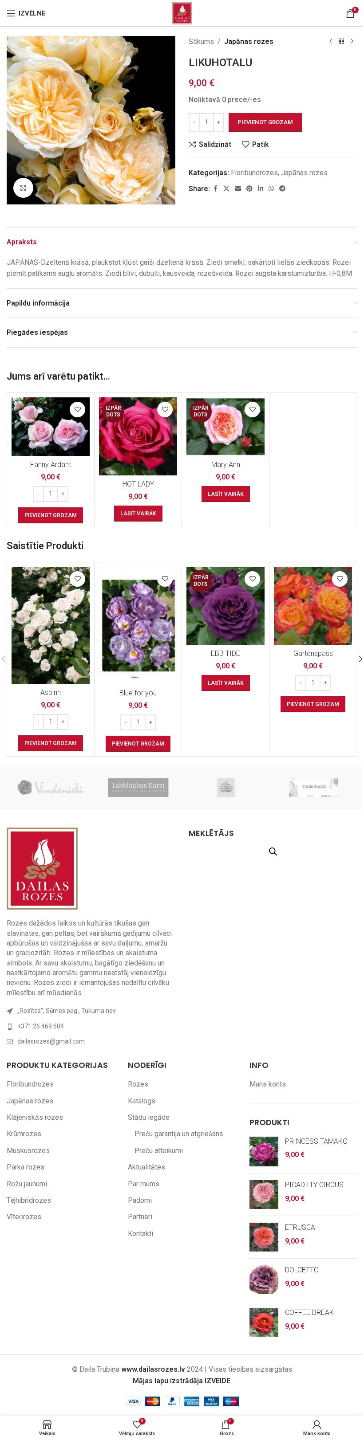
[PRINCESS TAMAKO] (263, 1152)
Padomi (140, 1200)
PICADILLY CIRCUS (314, 1185)
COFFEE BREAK (309, 1312)
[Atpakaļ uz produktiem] (341, 41)
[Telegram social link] (282, 189)
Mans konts (267, 1084)
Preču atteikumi (159, 1150)
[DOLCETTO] (263, 1279)
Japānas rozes (248, 41)
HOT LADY (138, 484)
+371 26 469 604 (40, 1026)
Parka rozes (25, 1167)
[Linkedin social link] (260, 189)
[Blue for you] (138, 625)
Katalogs (141, 1101)
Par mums (143, 1184)
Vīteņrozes (24, 1216)
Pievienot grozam (265, 122)
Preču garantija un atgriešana (179, 1134)
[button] (50, 515)
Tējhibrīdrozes (29, 1200)
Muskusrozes (28, 1150)
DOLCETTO (302, 1270)
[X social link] (226, 189)
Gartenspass (313, 653)
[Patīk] (77, 409)
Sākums (201, 41)
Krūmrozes (24, 1134)
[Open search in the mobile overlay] (273, 851)
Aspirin (50, 692)
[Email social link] (238, 189)
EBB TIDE (225, 653)
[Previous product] (330, 41)
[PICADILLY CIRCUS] (263, 1194)
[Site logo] (181, 12)
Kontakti (140, 1233)
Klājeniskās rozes (35, 1117)
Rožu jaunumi (27, 1184)
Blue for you (138, 693)
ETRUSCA (300, 1227)
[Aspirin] (51, 625)
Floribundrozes (254, 173)
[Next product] (352, 41)
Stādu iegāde (149, 1117)
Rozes (138, 1084)
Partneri (140, 1216)
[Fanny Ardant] (51, 426)
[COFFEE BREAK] (263, 1322)
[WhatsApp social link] (271, 189)
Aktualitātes (146, 1167)
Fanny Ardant (50, 464)
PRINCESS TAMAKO (316, 1141)
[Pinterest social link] (249, 189)
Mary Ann (225, 464)
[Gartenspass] (313, 606)
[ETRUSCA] (263, 1237)
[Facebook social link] (215, 189)
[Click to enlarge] (23, 188)
